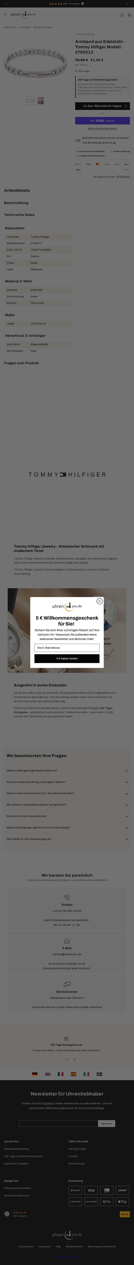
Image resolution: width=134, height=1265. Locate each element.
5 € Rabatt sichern (67, 658)
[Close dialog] (99, 601)
